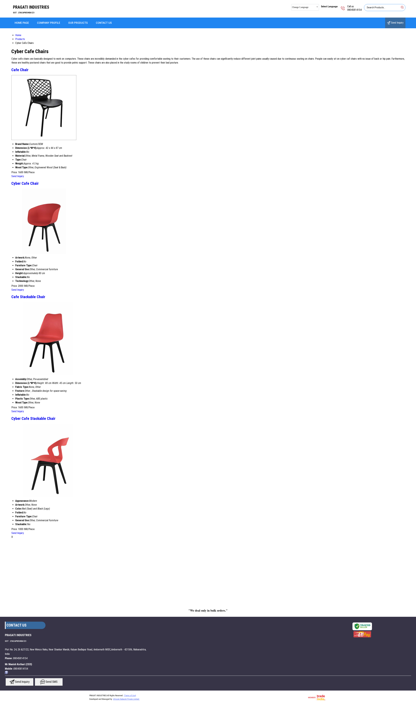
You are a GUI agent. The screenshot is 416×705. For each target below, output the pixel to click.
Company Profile (48, 22)
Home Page (22, 22)
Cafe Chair (19, 70)
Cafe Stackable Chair (28, 297)
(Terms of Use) (130, 695)
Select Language (329, 6)
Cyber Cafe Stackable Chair (33, 418)
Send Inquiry (396, 22)
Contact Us (104, 22)
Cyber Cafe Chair (25, 183)
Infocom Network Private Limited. (126, 699)
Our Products (78, 22)
